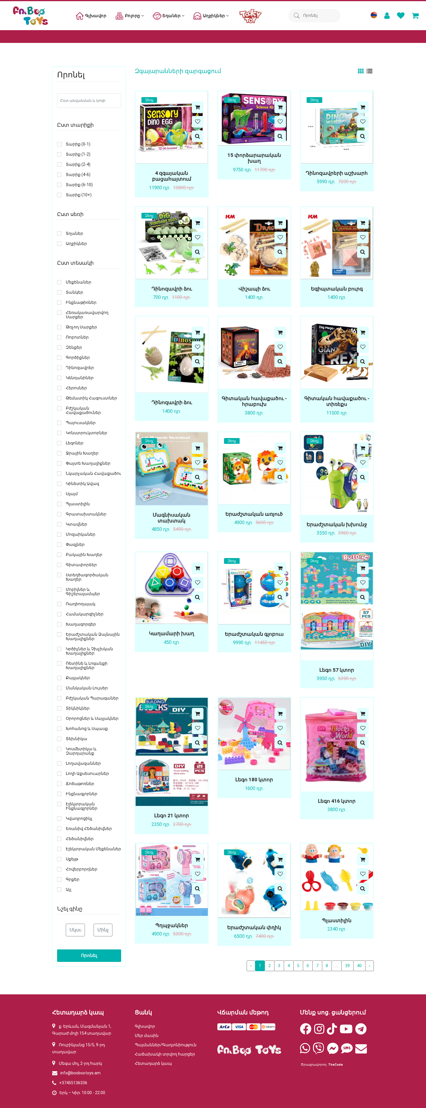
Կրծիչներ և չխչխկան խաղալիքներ (89, 651)
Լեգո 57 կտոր (336, 670)
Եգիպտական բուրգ (337, 289)
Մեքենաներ (78, 282)
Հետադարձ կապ (153, 1063)
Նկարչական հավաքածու (93, 473)
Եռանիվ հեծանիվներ (89, 829)
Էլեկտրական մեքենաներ (93, 849)
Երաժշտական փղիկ (254, 927)
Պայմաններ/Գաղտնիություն (165, 1044)
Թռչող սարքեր (81, 327)
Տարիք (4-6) (78, 174)
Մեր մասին (147, 1035)
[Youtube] (346, 1031)
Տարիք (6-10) (79, 185)
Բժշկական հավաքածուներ (83, 410)
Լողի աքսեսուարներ (87, 773)
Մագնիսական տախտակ (171, 518)
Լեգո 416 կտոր (337, 801)
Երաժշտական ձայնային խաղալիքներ (93, 636)
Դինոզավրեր (80, 368)
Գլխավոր (95, 15)
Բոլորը (132, 15)
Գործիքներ (78, 357)
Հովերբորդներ (81, 869)
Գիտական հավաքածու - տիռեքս (336, 401)
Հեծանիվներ (80, 839)
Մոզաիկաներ (80, 534)
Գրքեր (72, 879)
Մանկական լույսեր (87, 688)
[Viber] (318, 1051)
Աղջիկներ (214, 15)
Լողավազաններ (83, 763)
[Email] (361, 1051)
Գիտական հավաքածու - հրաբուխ (254, 401)
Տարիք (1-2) (78, 154)
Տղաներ (171, 15)
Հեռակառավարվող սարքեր (87, 314)
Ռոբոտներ (77, 337)
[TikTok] (332, 1031)
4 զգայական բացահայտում (171, 176)
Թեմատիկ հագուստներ (91, 398)
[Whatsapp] (305, 1051)
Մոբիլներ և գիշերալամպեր (83, 591)
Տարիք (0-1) (78, 144)
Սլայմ (72, 494)
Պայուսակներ (81, 423)
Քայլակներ (78, 678)
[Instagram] (319, 1031)
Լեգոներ (74, 443)
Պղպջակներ (171, 925)
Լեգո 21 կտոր (171, 815)
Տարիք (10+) (79, 195)
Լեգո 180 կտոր (254, 779)
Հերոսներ (76, 388)
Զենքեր (74, 347)
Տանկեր (74, 292)
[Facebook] (306, 1031)
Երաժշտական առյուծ (254, 514)
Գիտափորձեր (81, 565)
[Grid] (361, 71)
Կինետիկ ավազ (82, 484)
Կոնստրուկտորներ (86, 433)
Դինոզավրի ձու (172, 289)
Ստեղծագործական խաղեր (87, 577)
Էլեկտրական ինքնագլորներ (81, 806)
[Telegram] (361, 1031)
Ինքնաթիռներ (81, 302)
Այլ (68, 889)
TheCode (335, 1065)
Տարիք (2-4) (78, 164)
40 (359, 965)
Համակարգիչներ (84, 614)
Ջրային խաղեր (82, 453)
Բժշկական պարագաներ (92, 698)
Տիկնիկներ (78, 708)
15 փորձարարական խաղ (254, 158)
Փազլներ (75, 544)
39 (347, 965)
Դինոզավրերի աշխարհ (337, 173)
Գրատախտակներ (86, 514)
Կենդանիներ (80, 378)
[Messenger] (332, 1051)
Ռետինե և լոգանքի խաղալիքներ (87, 665)
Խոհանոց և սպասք (87, 728)
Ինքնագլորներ (81, 794)
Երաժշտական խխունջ (337, 524)
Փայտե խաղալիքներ (88, 463)
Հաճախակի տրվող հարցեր (165, 1054)
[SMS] (347, 1051)
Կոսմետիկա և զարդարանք (81, 751)
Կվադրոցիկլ (79, 818)
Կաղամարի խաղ (171, 633)
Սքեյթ (72, 859)
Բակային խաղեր (84, 555)
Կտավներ (76, 524)
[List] (369, 71)
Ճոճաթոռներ (80, 784)
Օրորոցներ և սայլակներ (92, 718)
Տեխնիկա (76, 739)
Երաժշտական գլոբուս (254, 634)
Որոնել (89, 955)
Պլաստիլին (337, 920)
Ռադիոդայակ (80, 604)
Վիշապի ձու (254, 289)
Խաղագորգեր (81, 624)
